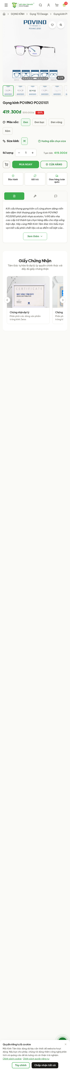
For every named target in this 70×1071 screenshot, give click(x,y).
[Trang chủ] (4, 14)
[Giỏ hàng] (56, 5)
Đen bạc (39, 122)
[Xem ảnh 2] (25, 78)
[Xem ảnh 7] (38, 78)
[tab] (8, 90)
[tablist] (35, 196)
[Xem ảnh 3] (27, 78)
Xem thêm (33, 236)
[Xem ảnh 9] (42, 78)
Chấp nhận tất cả (45, 1065)
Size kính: (13, 141)
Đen (25, 122)
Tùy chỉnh (21, 1065)
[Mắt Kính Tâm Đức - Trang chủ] (23, 5)
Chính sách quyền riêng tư (36, 1058)
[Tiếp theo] (63, 300)
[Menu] (6, 5)
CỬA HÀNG (55, 164)
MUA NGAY (25, 164)
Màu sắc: (13, 122)
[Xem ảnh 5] (31, 78)
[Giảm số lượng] (19, 153)
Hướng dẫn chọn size (53, 141)
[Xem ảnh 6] (35, 78)
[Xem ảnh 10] (44, 78)
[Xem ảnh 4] (29, 78)
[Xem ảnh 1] (23, 78)
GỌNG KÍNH (17, 14)
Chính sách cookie (12, 1058)
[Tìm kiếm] (40, 5)
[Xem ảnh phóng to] (61, 25)
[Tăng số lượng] (32, 153)
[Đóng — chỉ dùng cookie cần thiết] (65, 1044)
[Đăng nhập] (48, 5)
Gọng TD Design (39, 14)
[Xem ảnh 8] (40, 78)
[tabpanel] (35, 222)
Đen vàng (56, 122)
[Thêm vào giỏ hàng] (6, 164)
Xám (7, 131)
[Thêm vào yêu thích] (52, 25)
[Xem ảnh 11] (46, 78)
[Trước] (7, 300)
